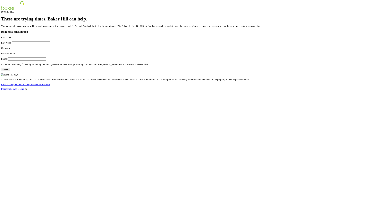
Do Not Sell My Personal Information (32, 84)
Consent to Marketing (11, 64)
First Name (6, 37)
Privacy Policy (8, 84)
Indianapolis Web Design (12, 89)
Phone (4, 59)
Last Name (6, 43)
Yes (26, 64)
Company (5, 48)
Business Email (8, 53)
